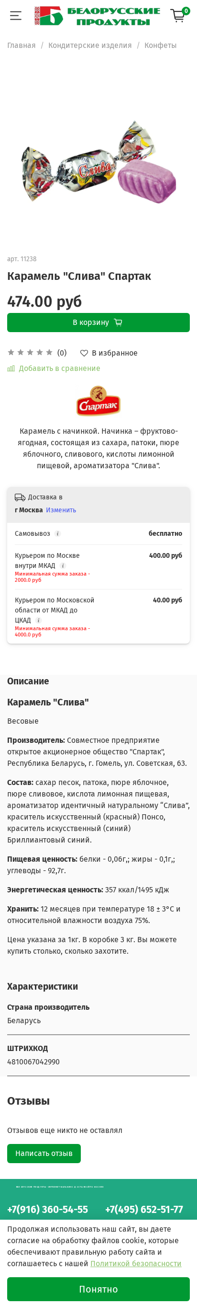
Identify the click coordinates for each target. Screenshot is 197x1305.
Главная (21, 45)
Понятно (98, 1289)
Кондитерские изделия (90, 45)
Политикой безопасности (136, 1263)
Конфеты (160, 45)
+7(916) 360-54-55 (47, 1210)
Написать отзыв (44, 1153)
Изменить (61, 510)
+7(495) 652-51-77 (144, 1210)
